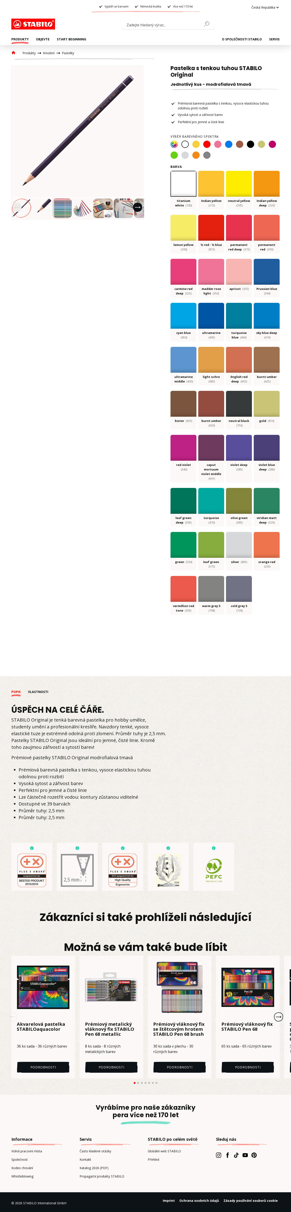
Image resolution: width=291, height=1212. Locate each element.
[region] (77, 142)
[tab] (19, 692)
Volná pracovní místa (26, 1151)
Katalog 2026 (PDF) (94, 1168)
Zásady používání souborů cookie (250, 1200)
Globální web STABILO (164, 1151)
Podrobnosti (43, 1067)
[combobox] (168, 25)
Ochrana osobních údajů (199, 1200)
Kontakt (85, 1159)
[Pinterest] (254, 1155)
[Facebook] (227, 1155)
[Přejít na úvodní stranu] (34, 24)
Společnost (19, 1159)
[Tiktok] (236, 1155)
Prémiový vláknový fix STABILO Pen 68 (247, 1027)
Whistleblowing (22, 1176)
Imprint (169, 1200)
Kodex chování (22, 1168)
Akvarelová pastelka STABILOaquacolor (41, 1027)
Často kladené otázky (95, 1151)
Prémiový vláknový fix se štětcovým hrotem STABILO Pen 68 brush (179, 1029)
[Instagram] (218, 1155)
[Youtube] (245, 1155)
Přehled (153, 1159)
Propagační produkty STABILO (102, 1176)
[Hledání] (208, 24)
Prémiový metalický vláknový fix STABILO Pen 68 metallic (109, 1029)
